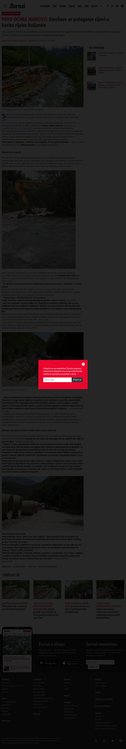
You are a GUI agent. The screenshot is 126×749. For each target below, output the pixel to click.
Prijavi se (77, 380)
